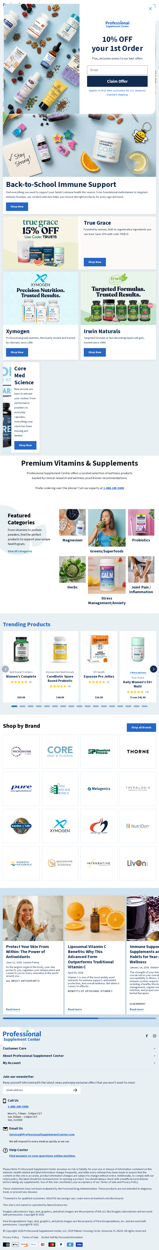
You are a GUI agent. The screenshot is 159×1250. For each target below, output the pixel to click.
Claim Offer (117, 81)
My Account (12, 1063)
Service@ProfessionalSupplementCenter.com (42, 1134)
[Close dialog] (150, 8)
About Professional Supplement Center (33, 1056)
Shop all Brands (141, 728)
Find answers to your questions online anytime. (42, 1156)
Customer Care (14, 1048)
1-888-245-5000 (113, 488)
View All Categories (20, 551)
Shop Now (17, 207)
